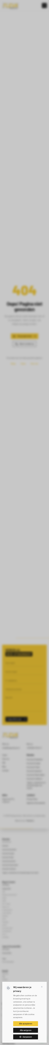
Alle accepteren (25, 1023)
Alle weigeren (25, 1030)
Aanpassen (27, 1037)
